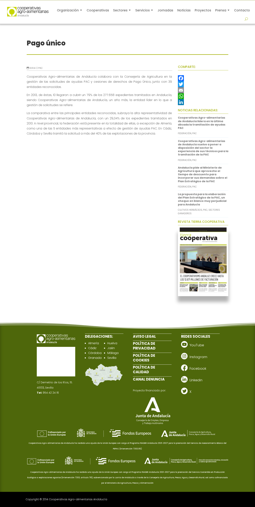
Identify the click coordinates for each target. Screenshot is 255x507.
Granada (95, 358)
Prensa (220, 10)
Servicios (142, 10)
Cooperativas (98, 10)
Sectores (120, 10)
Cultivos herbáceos (190, 209)
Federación (184, 133)
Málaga (113, 353)
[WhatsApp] (203, 96)
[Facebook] (203, 78)
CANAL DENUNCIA (149, 379)
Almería (93, 343)
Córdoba (95, 353)
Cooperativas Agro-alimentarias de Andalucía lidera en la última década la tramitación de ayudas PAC (201, 123)
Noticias (184, 10)
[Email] (203, 90)
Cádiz (92, 348)
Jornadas (165, 10)
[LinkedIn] (203, 102)
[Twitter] (203, 84)
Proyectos (203, 10)
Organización (68, 10)
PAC (40, 68)
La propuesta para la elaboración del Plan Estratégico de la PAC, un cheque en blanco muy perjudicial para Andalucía (202, 199)
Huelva (112, 343)
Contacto (242, 10)
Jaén (111, 348)
